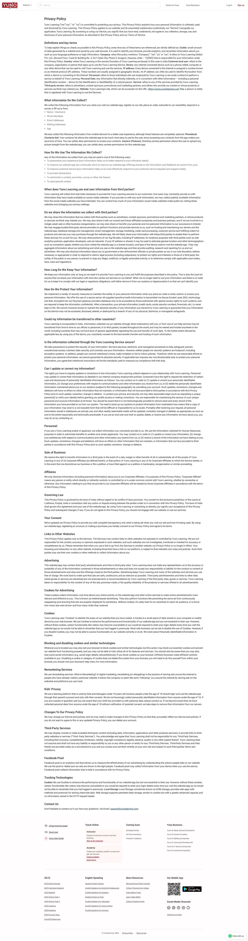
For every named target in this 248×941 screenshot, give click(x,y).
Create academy (93, 857)
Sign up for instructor (95, 841)
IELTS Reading (49, 893)
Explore (26, 5)
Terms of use (141, 933)
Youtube (188, 907)
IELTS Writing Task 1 (52, 897)
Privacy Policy (127, 933)
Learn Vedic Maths (133, 897)
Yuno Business (192, 5)
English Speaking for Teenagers (97, 901)
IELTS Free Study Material (54, 888)
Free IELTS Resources (52, 919)
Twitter (173, 907)
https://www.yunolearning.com (163, 89)
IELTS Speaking (50, 910)
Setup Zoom (91, 860)
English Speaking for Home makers (99, 906)
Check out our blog (174, 915)
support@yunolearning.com (124, 808)
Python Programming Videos (137, 888)
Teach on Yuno (172, 5)
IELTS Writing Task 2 (52, 901)
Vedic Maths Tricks (133, 893)
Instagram (183, 907)
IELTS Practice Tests (52, 915)
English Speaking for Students (96, 893)
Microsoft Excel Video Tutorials (138, 884)
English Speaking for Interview (96, 910)
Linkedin (178, 907)
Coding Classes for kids (135, 901)
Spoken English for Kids (94, 897)
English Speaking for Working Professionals (102, 888)
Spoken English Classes (94, 884)
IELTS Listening (50, 906)
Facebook (168, 907)
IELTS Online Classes (52, 884)
